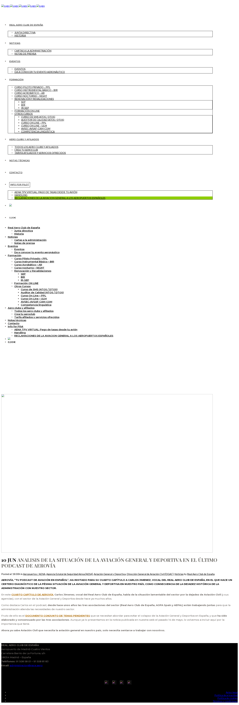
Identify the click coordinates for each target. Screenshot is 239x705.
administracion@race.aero (26, 665)
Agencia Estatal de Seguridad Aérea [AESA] (69, 574)
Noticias (179, 574)
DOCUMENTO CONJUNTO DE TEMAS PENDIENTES (57, 615)
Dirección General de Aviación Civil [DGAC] (150, 574)
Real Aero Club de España (201, 574)
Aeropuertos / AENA (34, 574)
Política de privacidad (226, 695)
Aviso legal (232, 692)
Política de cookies (227, 698)
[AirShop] (10, 205)
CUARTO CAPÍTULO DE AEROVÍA (32, 594)
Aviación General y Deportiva (110, 574)
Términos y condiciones (225, 701)
